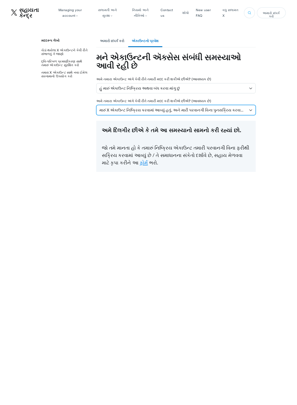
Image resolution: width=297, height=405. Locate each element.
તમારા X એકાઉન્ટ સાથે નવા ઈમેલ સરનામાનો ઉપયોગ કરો (64, 74)
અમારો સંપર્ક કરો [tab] (112, 41)
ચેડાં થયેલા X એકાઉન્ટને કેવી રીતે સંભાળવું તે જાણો (64, 52)
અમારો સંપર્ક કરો (271, 14)
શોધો (185, 13)
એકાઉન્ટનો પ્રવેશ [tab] (145, 41)
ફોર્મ (144, 163)
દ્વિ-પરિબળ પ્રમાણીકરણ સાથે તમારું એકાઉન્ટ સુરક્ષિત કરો (61, 63)
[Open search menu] (249, 12)
